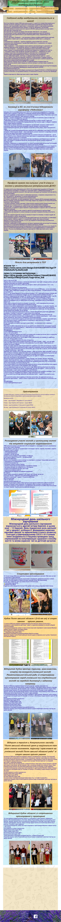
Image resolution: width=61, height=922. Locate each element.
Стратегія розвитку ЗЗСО (36, 8)
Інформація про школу (21, 8)
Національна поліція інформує (45, 11)
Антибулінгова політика (51, 8)
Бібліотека (32, 11)
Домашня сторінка (8, 8)
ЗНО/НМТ (10, 11)
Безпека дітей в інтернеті (21, 11)
